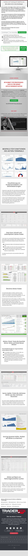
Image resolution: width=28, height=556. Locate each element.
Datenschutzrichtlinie (5, 29)
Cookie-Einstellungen (13, 24)
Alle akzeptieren (22, 32)
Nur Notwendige (13, 32)
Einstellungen (5, 32)
